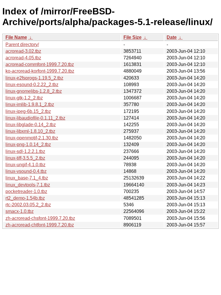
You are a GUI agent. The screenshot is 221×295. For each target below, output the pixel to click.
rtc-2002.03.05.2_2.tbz (28, 204)
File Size (132, 37)
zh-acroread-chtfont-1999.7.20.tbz (39, 224)
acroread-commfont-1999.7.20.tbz (39, 64)
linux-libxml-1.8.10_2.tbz (30, 131)
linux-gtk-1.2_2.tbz (24, 97)
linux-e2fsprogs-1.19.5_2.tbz (34, 77)
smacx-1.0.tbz (19, 211)
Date (172, 37)
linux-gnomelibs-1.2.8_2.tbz (33, 91)
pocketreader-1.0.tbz (26, 191)
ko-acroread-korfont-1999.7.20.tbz (39, 71)
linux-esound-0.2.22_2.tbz (31, 84)
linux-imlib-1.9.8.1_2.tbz (29, 104)
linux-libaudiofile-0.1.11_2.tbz (35, 118)
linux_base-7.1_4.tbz (26, 177)
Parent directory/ (22, 44)
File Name (16, 37)
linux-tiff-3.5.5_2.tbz (25, 158)
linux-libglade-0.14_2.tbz (30, 124)
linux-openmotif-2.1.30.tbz (31, 137)
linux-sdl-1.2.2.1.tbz (25, 151)
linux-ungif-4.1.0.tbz (25, 164)
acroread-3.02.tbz (23, 51)
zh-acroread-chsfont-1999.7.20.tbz (40, 218)
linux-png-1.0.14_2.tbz (28, 144)
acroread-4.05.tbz (23, 57)
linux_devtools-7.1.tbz (27, 184)
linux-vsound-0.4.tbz (26, 171)
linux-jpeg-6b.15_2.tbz (28, 111)
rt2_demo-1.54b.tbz (25, 198)
